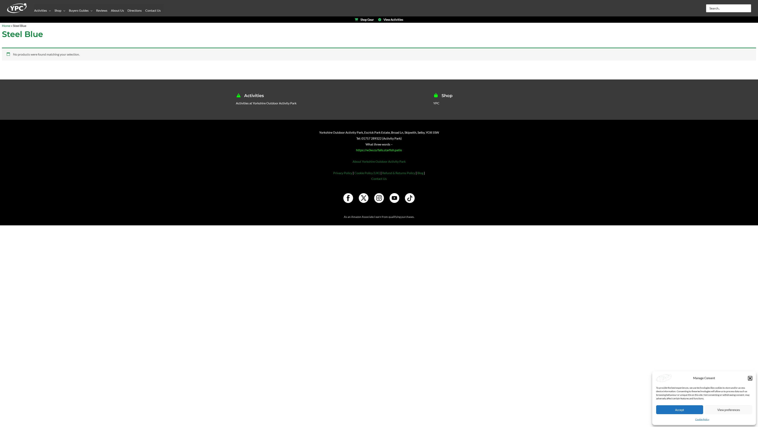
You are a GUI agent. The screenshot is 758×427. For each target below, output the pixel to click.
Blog (420, 173)
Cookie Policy (702, 419)
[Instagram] (379, 198)
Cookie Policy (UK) (367, 173)
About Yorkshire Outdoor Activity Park (379, 161)
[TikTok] (410, 198)
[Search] (748, 8)
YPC (436, 103)
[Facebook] (348, 198)
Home (6, 25)
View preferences (728, 410)
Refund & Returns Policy (398, 173)
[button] (750, 378)
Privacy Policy (342, 173)
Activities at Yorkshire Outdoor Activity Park (266, 103)
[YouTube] (394, 198)
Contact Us (379, 178)
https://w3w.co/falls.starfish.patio (379, 150)
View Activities (393, 19)
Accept (679, 410)
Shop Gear (367, 19)
